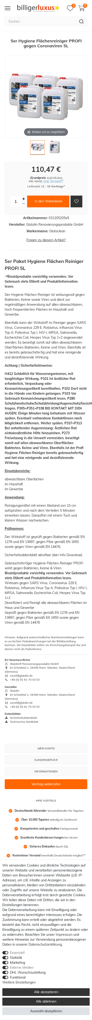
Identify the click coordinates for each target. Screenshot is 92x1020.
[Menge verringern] (23, 203)
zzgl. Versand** (53, 181)
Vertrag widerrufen (46, 784)
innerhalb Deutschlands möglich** (49, 855)
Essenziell (17, 953)
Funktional (17, 977)
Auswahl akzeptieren (46, 1011)
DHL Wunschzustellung (28, 972)
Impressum (64, 934)
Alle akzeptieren (46, 992)
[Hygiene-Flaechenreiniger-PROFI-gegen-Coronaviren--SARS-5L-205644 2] (54, 148)
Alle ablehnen (46, 1001)
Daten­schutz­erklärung (45, 944)
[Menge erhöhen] (23, 199)
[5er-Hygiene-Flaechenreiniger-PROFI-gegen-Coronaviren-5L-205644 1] (37, 148)
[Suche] (81, 21)
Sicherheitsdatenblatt (23, 717)
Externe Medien (21, 967)
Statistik (16, 958)
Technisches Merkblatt (23, 721)
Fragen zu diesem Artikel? (46, 240)
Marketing (17, 962)
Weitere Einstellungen (19, 982)
